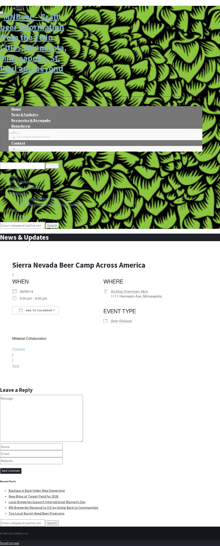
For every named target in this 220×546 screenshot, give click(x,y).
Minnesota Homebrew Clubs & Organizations (42, 137)
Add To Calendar (38, 310)
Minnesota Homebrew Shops (34, 131)
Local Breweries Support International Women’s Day (47, 502)
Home (13, 176)
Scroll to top (9, 543)
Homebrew (20, 126)
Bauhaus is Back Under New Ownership (37, 490)
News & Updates (20, 181)
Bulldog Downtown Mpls (129, 291)
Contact (18, 143)
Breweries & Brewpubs (25, 187)
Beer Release (121, 320)
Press (22, 149)
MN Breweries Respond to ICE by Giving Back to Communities (53, 507)
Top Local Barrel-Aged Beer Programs (36, 513)
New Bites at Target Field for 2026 (33, 496)
